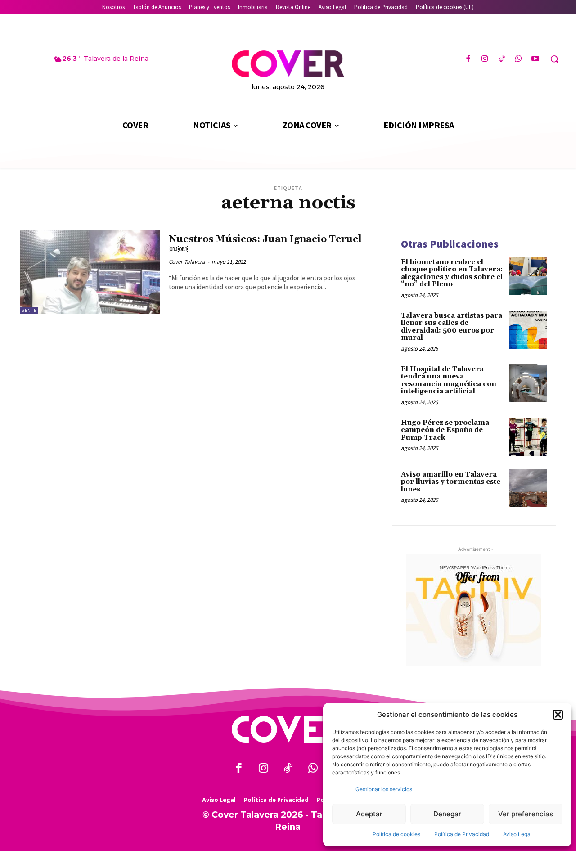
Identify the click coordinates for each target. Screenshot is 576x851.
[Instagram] (485, 59)
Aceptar (369, 814)
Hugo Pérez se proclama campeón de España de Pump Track (445, 430)
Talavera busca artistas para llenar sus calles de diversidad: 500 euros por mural (451, 326)
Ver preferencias (525, 814)
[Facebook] (468, 59)
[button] (558, 714)
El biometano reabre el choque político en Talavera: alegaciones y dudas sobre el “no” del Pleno (452, 273)
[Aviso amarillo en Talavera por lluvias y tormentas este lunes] (528, 488)
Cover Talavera (187, 262)
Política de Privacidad (461, 834)
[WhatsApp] (519, 59)
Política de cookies (396, 834)
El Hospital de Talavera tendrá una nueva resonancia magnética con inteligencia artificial (448, 380)
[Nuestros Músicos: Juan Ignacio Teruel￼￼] (90, 272)
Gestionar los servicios (384, 789)
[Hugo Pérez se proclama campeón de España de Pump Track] (528, 437)
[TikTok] (501, 59)
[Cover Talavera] (288, 729)
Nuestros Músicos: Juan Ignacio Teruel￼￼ (265, 245)
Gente (29, 310)
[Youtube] (535, 59)
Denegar (447, 814)
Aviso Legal (517, 834)
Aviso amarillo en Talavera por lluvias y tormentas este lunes (450, 482)
